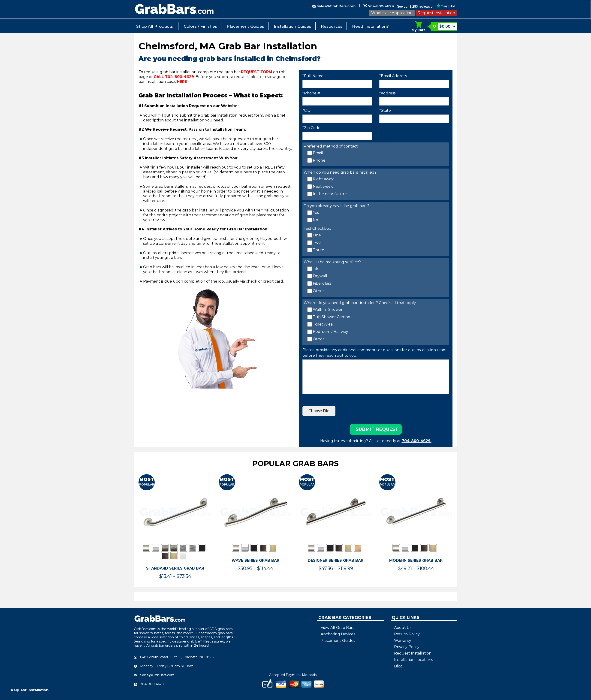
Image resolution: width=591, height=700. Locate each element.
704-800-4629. (416, 441)
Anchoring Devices (338, 634)
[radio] (146, 547)
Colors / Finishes (200, 26)
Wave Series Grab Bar (255, 560)
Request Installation (436, 13)
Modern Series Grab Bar (416, 560)
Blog (398, 666)
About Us (402, 627)
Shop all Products (154, 26)
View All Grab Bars (337, 627)
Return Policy (407, 634)
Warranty (402, 640)
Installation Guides (292, 26)
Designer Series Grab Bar (335, 560)
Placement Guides (245, 26)
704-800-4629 (380, 6)
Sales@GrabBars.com (336, 6)
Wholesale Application (392, 13)
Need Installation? (370, 26)
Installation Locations (413, 660)
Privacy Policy (406, 647)
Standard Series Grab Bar (175, 568)
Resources (331, 26)
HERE (182, 81)
